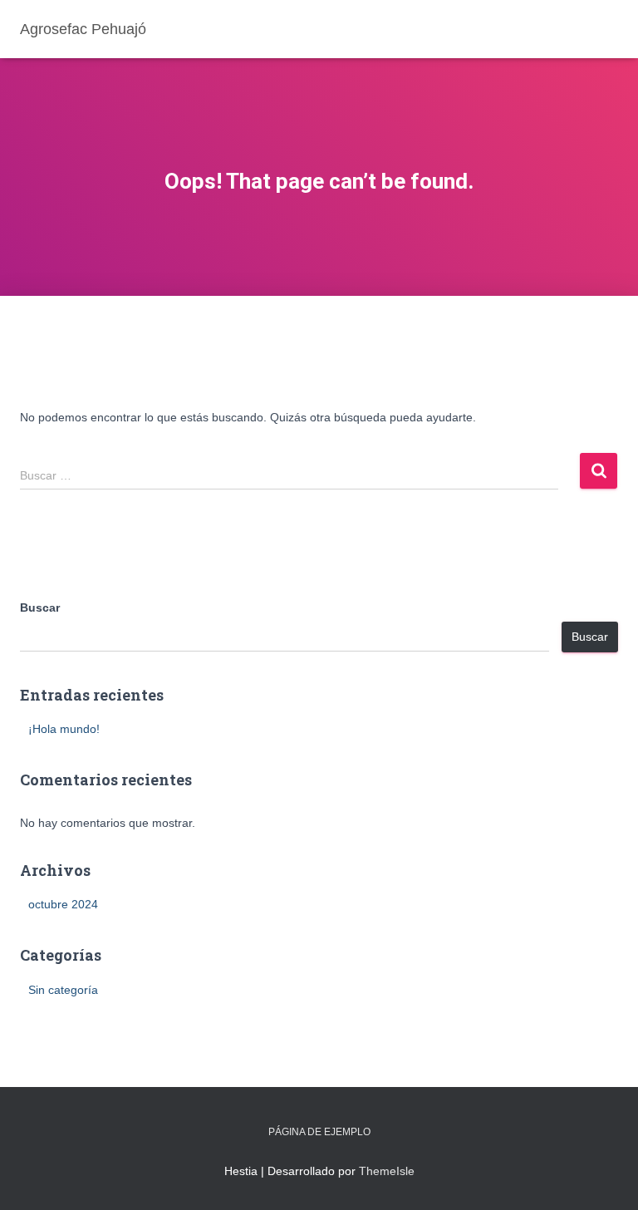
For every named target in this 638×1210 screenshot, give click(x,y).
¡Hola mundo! (64, 728)
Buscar (40, 607)
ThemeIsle (387, 1171)
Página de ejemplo (319, 1132)
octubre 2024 (63, 904)
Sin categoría (63, 989)
